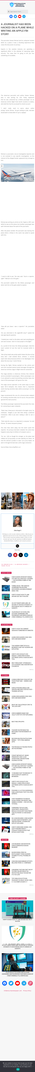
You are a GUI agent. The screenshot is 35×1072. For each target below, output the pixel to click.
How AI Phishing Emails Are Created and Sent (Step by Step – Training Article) (22, 689)
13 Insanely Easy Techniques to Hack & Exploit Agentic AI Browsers (22, 774)
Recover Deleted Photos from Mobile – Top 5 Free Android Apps (22, 740)
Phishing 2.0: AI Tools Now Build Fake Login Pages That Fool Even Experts (22, 792)
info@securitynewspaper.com (13, 991)
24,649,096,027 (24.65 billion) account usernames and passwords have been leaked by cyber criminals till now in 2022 (17, 974)
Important (19, 564)
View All (31, 619)
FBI (6, 565)
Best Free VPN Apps (18, 721)
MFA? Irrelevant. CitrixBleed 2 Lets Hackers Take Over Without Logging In (22, 664)
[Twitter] (17, 546)
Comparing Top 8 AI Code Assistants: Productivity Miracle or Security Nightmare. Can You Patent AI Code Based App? (22, 811)
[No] (33, 1066)
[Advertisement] (17, 76)
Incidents (25, 564)
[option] (6, 501)
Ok (18, 1069)
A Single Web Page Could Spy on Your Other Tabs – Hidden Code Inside (22, 681)
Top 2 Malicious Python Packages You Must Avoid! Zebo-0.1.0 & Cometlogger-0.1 (22, 880)
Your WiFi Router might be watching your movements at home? (21, 731)
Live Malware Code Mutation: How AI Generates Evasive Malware (21, 845)
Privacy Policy (27, 991)
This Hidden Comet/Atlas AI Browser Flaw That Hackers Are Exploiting (22, 647)
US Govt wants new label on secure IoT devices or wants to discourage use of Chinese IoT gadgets (17, 946)
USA (9, 565)
